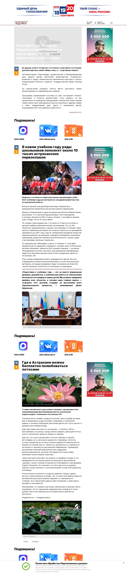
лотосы (25, 541)
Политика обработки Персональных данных (61, 563)
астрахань (35, 541)
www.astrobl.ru (75, 112)
